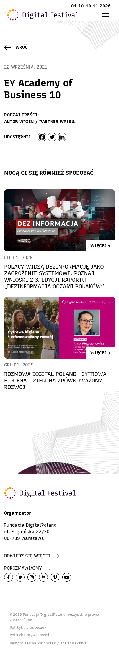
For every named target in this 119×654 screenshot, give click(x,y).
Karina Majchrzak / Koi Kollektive (55, 643)
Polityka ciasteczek (28, 627)
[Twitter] (52, 137)
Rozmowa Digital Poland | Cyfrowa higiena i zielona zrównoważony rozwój (55, 380)
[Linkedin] (62, 137)
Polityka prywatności (29, 635)
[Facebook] (42, 137)
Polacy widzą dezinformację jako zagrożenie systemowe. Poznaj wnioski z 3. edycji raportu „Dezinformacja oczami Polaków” (54, 276)
